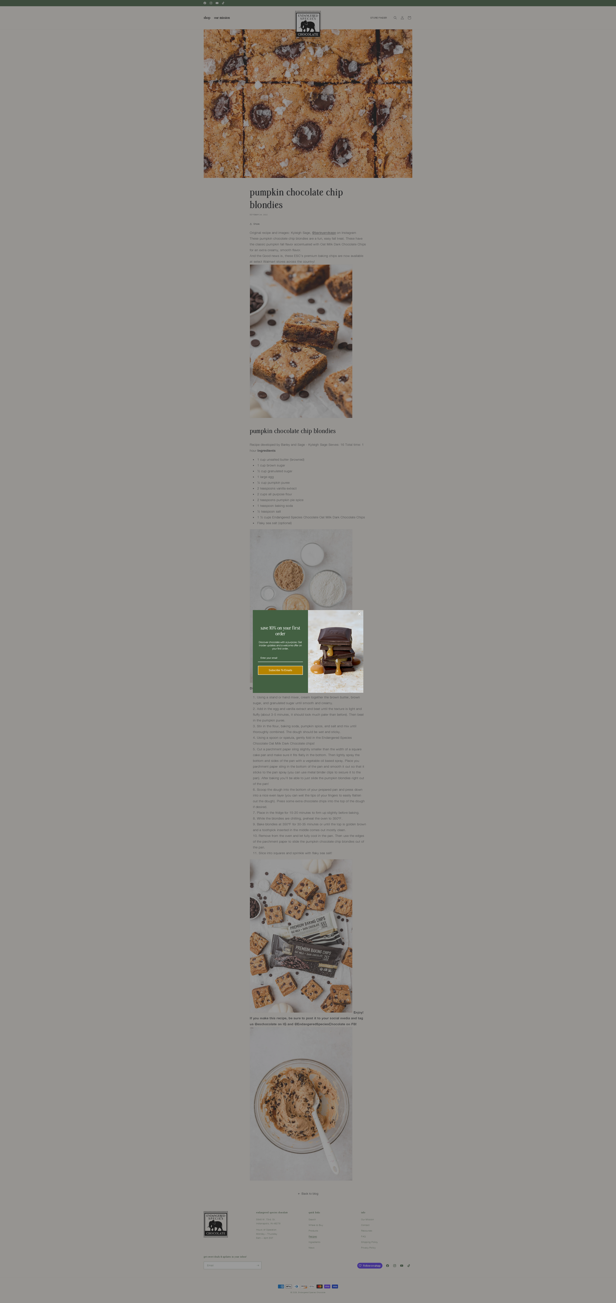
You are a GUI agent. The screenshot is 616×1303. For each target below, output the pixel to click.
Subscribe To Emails (280, 670)
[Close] (359, 614)
